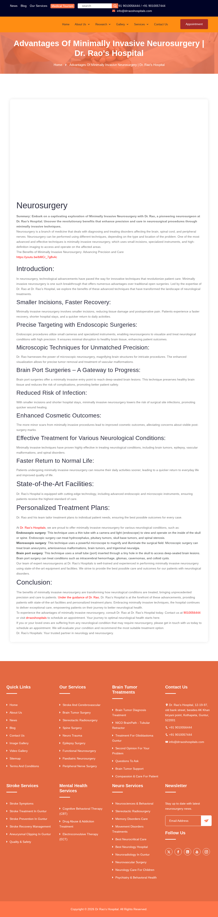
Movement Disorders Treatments (127, 829)
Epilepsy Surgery (74, 743)
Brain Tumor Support (129, 768)
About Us (81, 24)
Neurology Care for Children (134, 870)
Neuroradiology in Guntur (132, 854)
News (13, 5)
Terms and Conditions (24, 766)
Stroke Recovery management (30, 826)
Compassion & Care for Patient (136, 776)
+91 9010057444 (153, 5)
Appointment (194, 24)
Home (65, 24)
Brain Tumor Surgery (77, 712)
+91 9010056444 (128, 5)
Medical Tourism (62, 6)
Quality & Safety (20, 841)
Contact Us (161, 24)
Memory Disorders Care (131, 818)
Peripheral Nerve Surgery (80, 766)
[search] (115, 5)
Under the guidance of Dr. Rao (78, 597)
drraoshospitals (36, 617)
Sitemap (15, 758)
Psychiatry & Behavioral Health (136, 877)
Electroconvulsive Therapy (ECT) (78, 836)
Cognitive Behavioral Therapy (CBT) (80, 811)
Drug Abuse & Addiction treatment (76, 824)
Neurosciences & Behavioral (134, 803)
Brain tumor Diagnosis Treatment (129, 712)
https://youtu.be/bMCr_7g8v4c (36, 257)
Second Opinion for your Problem (130, 751)
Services (140, 24)
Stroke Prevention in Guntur (28, 818)
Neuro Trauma (72, 735)
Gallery (121, 24)
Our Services (38, 5)
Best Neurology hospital (131, 847)
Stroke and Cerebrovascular (81, 705)
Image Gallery (19, 743)
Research (101, 24)
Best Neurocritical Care (130, 839)
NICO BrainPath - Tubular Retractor (131, 725)
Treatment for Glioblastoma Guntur (132, 738)
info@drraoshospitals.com (186, 742)
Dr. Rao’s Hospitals (33, 527)
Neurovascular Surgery (130, 862)
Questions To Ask (127, 761)
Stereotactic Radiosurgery (80, 720)
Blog (24, 5)
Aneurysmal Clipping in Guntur (30, 834)
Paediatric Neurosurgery (79, 758)
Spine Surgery (72, 728)
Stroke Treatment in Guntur (28, 811)
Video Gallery (19, 750)
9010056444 (192, 612)
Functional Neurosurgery (79, 750)
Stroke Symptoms (21, 803)
